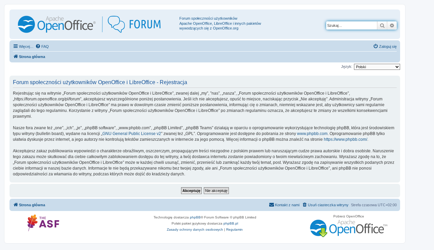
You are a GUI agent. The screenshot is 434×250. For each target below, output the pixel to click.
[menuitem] (42, 46)
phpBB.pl (230, 223)
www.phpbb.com (312, 133)
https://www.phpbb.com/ (345, 139)
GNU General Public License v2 (131, 133)
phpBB (195, 217)
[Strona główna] (95, 24)
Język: (346, 66)
